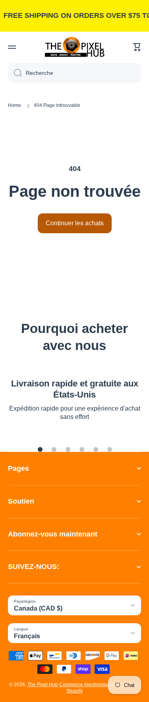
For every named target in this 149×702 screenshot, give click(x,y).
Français (27, 636)
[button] (137, 47)
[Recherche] (15, 73)
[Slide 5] (95, 449)
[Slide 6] (109, 449)
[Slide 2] (54, 449)
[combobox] (74, 73)
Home (14, 105)
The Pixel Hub (42, 684)
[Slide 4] (81, 449)
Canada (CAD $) (38, 608)
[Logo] (74, 47)
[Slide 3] (68, 449)
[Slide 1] (40, 449)
